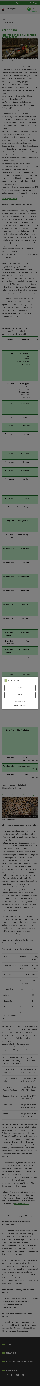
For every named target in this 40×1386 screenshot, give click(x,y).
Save (20, 695)
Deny (20, 688)
